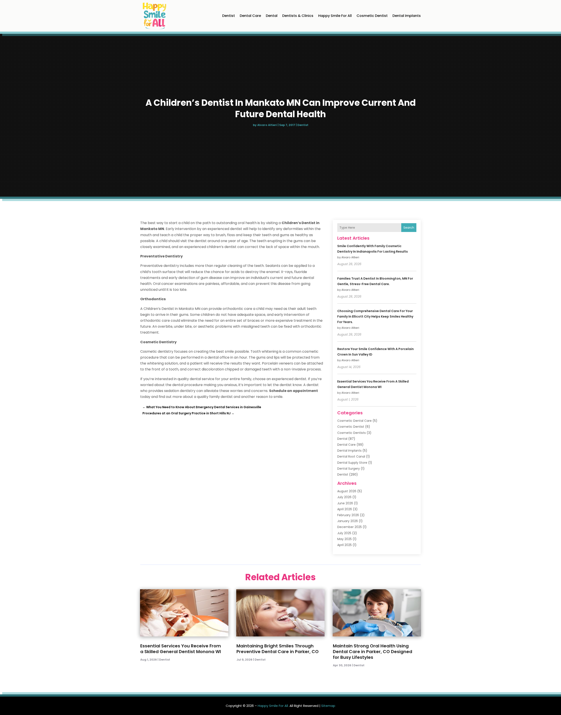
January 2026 (347, 521)
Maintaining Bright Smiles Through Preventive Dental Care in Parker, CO (277, 649)
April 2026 (344, 509)
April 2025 (344, 545)
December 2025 (349, 527)
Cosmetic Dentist (372, 15)
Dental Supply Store (352, 462)
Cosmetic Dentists (351, 433)
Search (408, 227)
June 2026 (345, 503)
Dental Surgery (348, 468)
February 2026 (348, 515)
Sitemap (328, 705)
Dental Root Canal (351, 456)
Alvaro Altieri (267, 125)
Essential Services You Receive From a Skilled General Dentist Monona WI (180, 649)
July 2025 (344, 533)
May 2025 (344, 539)
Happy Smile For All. (273, 705)
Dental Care (250, 15)
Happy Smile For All (335, 15)
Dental (271, 15)
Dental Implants (406, 15)
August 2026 (346, 491)
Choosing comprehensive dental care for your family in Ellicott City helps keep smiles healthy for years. (375, 316)
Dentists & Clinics (297, 15)
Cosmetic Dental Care (354, 421)
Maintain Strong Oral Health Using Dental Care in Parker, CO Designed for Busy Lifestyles (372, 651)
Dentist (228, 15)
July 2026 (344, 497)
